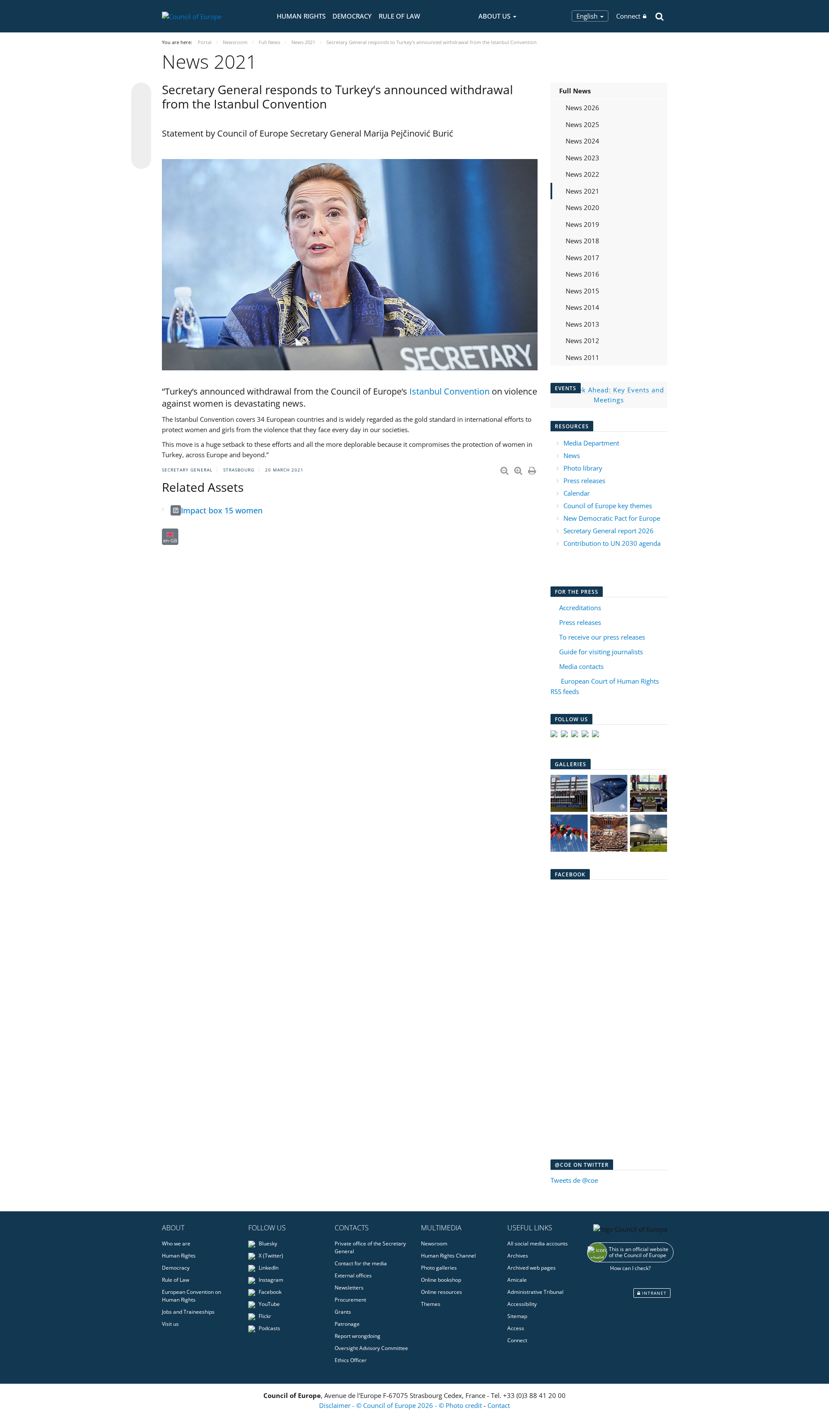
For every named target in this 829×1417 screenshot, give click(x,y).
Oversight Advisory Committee (371, 1348)
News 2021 (582, 191)
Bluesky (267, 1243)
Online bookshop (441, 1279)
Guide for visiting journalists (601, 651)
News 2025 (582, 124)
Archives (517, 1255)
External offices (353, 1275)
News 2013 (582, 324)
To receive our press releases (602, 637)
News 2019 (582, 224)
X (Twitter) (270, 1255)
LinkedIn (267, 1267)
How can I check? (630, 1268)
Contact (498, 1405)
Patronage (347, 1324)
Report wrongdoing (357, 1336)
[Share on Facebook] (141, 126)
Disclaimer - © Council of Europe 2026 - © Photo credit (401, 1405)
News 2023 (582, 157)
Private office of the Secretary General (370, 1247)
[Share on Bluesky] (141, 93)
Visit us (170, 1324)
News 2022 (582, 174)
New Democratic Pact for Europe (611, 518)
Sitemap (517, 1316)
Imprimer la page (533, 469)
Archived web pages (531, 1267)
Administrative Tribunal (535, 1292)
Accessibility (522, 1304)
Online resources (441, 1292)
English (587, 16)
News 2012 (582, 340)
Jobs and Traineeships (188, 1311)
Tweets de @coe (574, 1180)
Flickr (264, 1316)
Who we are (176, 1243)
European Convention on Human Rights (191, 1295)
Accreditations (580, 607)
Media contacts (581, 666)
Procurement (350, 1299)
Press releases (584, 480)
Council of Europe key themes (607, 505)
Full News (575, 90)
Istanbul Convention (449, 391)
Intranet (653, 1293)
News (571, 455)
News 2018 (582, 240)
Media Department (591, 443)
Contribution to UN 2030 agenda (612, 543)
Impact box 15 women (222, 510)
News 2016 (582, 274)
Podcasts (268, 1328)
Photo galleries (439, 1267)
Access (515, 1328)
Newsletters (349, 1287)
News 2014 (582, 307)
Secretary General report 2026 (608, 530)
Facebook (269, 1292)
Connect (628, 16)
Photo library (582, 468)
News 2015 (582, 291)
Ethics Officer (351, 1360)
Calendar (576, 493)
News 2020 (582, 207)
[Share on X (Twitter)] (141, 109)
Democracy (352, 16)
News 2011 (582, 357)
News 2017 (582, 257)
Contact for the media (361, 1263)
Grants (343, 1311)
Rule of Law (399, 16)
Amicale (517, 1279)
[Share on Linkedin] (141, 142)
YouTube (268, 1304)
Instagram (270, 1279)
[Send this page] (141, 159)
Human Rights (301, 16)
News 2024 (582, 141)
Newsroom (434, 1243)
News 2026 (582, 107)
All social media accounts (537, 1243)
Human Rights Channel (448, 1255)
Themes (430, 1304)
